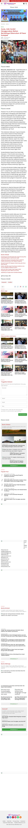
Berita (2, 26)
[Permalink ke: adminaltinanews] (2, 38)
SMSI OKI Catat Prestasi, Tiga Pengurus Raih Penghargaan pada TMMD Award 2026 (11, 270)
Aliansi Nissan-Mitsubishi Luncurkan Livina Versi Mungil (12, 725)
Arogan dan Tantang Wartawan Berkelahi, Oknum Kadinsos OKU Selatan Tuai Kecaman (12, 631)
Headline (10, 282)
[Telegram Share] (23, 287)
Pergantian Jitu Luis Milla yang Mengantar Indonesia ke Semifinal (13, 476)
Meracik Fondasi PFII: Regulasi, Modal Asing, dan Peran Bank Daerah (13, 263)
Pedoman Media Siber (8, 822)
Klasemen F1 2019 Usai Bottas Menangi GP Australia (13, 495)
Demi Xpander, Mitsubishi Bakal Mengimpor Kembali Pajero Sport (14, 717)
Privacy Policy (16, 821)
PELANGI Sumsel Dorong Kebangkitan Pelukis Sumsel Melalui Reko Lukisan (6, 698)
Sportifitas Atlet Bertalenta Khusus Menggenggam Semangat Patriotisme (21, 698)
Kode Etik (9, 821)
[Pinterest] (13, 817)
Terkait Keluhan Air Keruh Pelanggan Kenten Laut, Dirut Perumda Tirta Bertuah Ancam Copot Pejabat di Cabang (14, 635)
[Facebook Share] (15, 287)
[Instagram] (15, 817)
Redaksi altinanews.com (19, 822)
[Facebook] (8, 817)
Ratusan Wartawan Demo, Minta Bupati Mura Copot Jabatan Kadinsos (13, 655)
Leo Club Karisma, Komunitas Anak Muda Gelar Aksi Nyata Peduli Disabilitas (12, 686)
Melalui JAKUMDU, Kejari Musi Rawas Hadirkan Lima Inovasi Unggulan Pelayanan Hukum (12, 267)
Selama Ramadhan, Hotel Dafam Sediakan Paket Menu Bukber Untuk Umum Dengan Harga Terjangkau (15, 480)
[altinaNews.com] (9, 3)
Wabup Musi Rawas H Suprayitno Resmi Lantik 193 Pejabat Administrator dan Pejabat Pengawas (12, 260)
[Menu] (2, 3)
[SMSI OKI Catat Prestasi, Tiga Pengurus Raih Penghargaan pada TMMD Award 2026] (7, 322)
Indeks (4, 821)
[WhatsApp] (18, 817)
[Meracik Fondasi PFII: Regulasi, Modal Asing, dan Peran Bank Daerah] (7, 309)
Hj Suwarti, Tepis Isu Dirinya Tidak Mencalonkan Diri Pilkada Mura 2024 (14, 485)
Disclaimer (23, 821)
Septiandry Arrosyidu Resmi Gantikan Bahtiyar (11, 272)
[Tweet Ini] (18, 287)
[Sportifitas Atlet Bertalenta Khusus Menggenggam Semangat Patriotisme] (21, 692)
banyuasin (4, 282)
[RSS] (20, 817)
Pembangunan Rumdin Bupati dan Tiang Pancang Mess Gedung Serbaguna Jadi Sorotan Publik (13, 257)
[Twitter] (10, 817)
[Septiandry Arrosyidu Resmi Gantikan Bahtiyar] (21, 322)
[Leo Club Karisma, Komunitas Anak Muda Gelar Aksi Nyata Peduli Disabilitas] (14, 677)
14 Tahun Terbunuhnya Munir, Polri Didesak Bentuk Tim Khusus (15, 490)
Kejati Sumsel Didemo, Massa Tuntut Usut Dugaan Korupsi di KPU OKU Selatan (12, 650)
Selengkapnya (13, 465)
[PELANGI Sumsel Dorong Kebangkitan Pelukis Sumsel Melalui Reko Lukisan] (7, 692)
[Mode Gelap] (24, 3)
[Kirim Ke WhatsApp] (26, 287)
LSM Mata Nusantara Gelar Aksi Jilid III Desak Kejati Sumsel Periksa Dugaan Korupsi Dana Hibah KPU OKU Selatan (13, 645)
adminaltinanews (7, 37)
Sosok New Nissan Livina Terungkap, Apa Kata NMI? (14, 500)
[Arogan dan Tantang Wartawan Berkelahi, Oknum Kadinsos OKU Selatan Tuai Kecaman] (14, 620)
